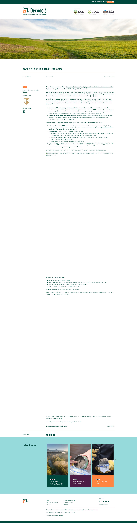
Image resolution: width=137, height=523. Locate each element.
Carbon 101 (26, 90)
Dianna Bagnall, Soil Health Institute (59, 426)
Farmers (48, 504)
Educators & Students (69, 500)
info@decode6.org (103, 504)
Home (47, 500)
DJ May (112, 426)
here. (99, 114)
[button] (44, 458)
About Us (66, 504)
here (60, 418)
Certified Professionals (52, 502)
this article (104, 128)
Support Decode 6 (68, 502)
